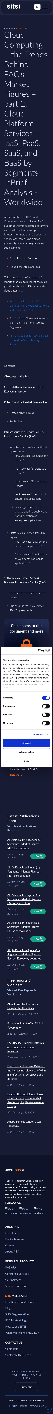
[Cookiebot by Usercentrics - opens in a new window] (38, 651)
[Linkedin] (26, 1210)
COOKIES (23, 1406)
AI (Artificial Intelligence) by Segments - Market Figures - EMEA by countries (24, 899)
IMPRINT (13, 1406)
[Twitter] (12, 1210)
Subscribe (26, 1387)
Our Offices (12, 1233)
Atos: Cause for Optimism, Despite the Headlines (22, 1006)
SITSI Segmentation (17, 1314)
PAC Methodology (16, 1320)
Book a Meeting (14, 1239)
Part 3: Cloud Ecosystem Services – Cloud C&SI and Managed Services (29, 340)
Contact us (11, 1349)
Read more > (17, 774)
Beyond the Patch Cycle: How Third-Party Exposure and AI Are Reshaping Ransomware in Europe (25, 1100)
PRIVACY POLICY (37, 1406)
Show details (38, 734)
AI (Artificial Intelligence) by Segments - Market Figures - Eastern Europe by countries (24, 954)
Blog (8, 1308)
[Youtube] (41, 1210)
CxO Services (13, 1280)
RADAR (10, 1267)
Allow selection (26, 752)
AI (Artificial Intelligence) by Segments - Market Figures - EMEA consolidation (24, 927)
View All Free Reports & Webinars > (21, 992)
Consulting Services (17, 1273)
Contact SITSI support (18, 1355)
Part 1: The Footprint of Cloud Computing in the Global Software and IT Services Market (29, 305)
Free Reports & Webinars (20, 1302)
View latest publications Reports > (21, 828)
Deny (26, 761)
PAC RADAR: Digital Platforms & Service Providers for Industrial (25, 1047)
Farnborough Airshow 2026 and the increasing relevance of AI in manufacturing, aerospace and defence (26, 1072)
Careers (10, 1245)
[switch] (46, 706)
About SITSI (12, 1251)
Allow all (26, 743)
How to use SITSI (15, 1326)
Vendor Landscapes (16, 1286)
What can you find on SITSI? (22, 1333)
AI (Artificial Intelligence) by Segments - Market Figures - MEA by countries (24, 844)
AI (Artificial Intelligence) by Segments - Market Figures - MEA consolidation (24, 871)
